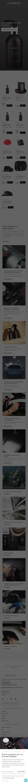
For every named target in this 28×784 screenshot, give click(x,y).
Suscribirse (21, 771)
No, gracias (5, 780)
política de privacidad (9, 778)
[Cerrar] (25, 739)
